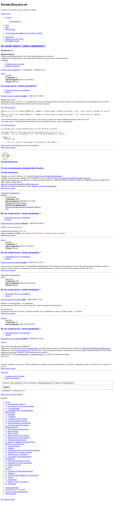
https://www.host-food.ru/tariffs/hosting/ (48, 176)
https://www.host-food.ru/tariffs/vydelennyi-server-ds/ (20, 184)
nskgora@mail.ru (33, 348)
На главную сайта (7, 499)
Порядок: (57, 383)
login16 (3, 318)
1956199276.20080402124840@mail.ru (96, 348)
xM (12, 50)
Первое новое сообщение (10, 70)
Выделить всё (10, 107)
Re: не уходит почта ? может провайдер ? (21, 213)
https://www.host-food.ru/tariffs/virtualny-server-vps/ (72, 178)
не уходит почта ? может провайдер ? (23, 45)
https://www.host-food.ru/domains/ (44, 186)
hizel (2, 277)
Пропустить (5, 14)
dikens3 (3, 195)
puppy (3, 74)
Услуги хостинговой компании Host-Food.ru (22, 168)
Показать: (6, 383)
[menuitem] (15, 21)
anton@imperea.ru (22, 350)
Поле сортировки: (31, 383)
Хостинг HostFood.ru (9, 162)
